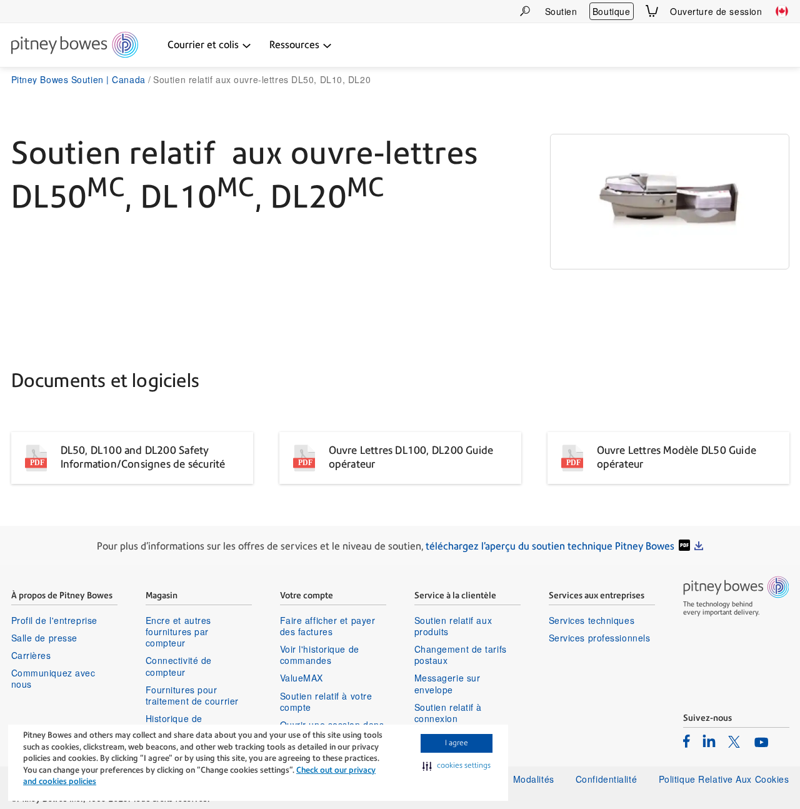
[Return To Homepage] (74, 45)
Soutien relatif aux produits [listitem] (453, 626)
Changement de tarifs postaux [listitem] (460, 654)
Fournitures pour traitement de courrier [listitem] (192, 695)
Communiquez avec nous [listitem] (53, 678)
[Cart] (652, 11)
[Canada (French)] (781, 11)
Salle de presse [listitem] (44, 637)
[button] (456, 766)
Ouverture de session (716, 11)
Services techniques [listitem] (592, 620)
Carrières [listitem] (31, 655)
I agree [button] (456, 742)
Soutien (561, 11)
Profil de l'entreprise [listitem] (54, 620)
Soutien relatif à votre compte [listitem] (326, 701)
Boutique (611, 11)
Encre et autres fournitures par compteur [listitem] (178, 632)
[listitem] (686, 741)
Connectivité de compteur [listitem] (179, 666)
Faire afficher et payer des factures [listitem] (328, 626)
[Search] (525, 11)
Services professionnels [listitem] (600, 637)
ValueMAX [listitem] (301, 677)
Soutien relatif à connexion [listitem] (448, 712)
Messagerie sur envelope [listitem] (447, 683)
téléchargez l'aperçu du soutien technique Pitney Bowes (550, 546)
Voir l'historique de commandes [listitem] (319, 654)
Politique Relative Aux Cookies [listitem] (724, 779)
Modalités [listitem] (533, 779)
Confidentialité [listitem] (608, 779)
